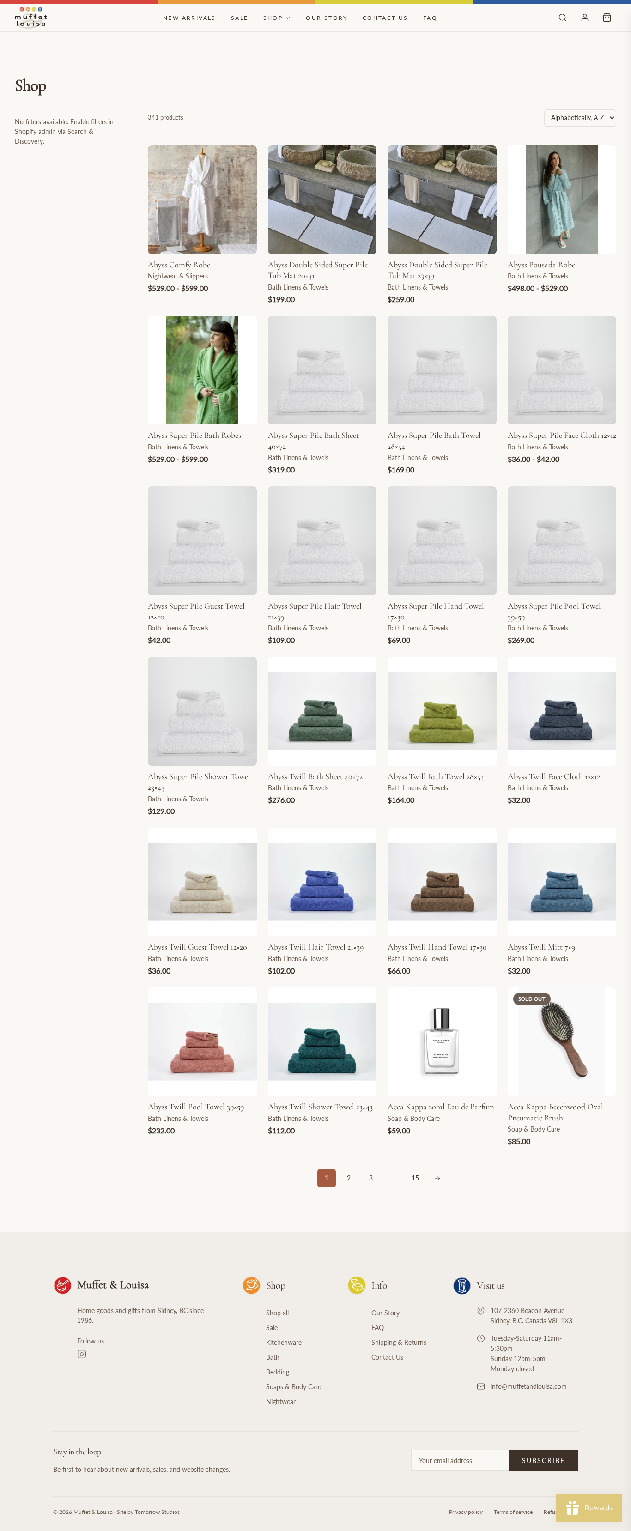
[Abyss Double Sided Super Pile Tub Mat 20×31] (322, 199)
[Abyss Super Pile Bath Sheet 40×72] (322, 370)
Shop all (277, 1313)
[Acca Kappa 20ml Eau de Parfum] (442, 1041)
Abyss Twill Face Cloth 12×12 (554, 776)
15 (415, 1178)
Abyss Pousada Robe (541, 265)
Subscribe (543, 1460)
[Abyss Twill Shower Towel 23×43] (322, 1041)
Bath (272, 1357)
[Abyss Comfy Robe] (202, 199)
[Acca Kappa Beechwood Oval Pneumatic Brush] (562, 1041)
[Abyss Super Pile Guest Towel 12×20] (202, 540)
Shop (273, 17)
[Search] (562, 17)
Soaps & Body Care (293, 1387)
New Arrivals (189, 17)
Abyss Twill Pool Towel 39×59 (196, 1106)
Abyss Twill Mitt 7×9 (541, 947)
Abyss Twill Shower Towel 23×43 (320, 1106)
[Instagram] (148, 1354)
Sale (240, 17)
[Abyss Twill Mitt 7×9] (562, 882)
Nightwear (281, 1401)
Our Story (327, 17)
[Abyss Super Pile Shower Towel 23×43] (202, 711)
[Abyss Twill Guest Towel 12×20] (202, 882)
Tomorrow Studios (157, 1511)
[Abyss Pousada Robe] (562, 199)
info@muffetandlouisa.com (529, 1386)
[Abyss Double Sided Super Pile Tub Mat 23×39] (442, 199)
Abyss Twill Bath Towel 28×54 (436, 776)
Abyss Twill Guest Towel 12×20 (197, 947)
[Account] (585, 17)
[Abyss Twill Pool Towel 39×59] (202, 1041)
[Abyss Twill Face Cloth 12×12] (562, 711)
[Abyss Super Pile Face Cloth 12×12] (562, 370)
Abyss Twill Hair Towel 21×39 (316, 947)
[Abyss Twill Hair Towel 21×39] (322, 882)
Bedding (277, 1372)
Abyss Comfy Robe (179, 265)
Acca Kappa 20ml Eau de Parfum (441, 1106)
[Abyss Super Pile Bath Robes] (202, 370)
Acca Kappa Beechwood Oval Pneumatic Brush (555, 1111)
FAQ (430, 17)
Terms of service (513, 1511)
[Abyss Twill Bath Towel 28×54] (442, 711)
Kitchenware (284, 1342)
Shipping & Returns (398, 1342)
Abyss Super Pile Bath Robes (194, 435)
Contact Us (385, 17)
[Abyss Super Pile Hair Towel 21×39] (322, 540)
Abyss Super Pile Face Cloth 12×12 (562, 435)
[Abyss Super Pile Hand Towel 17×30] (442, 540)
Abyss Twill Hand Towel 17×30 (437, 947)
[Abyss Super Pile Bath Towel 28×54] (442, 370)
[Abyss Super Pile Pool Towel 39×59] (562, 540)
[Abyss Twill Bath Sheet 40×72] (322, 711)
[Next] (437, 1178)
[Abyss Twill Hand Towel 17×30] (442, 882)
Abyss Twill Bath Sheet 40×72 (315, 776)
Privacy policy (466, 1511)
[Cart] (607, 17)
